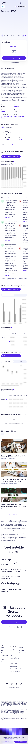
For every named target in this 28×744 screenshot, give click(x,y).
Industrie (16, 106)
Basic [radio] (3, 127)
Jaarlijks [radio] (20, 295)
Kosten (3, 647)
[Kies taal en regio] (20, 2)
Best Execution (14, 661)
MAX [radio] (19, 35)
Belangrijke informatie (13, 649)
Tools (2, 652)
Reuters (7, 217)
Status (3, 662)
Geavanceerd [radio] (9, 127)
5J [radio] (16, 35)
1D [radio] (2, 35)
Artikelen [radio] (7, 434)
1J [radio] (13, 35)
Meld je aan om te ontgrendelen (10, 156)
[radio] (23, 35)
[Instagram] (20, 683)
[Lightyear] (4, 3)
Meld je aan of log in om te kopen (13, 58)
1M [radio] (7, 35)
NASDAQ (3, 111)
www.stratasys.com (19, 116)
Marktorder (13, 46)
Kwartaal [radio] (7, 295)
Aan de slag (14, 622)
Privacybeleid (13, 663)
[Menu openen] (26, 3)
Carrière (21, 647)
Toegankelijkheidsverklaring (14, 668)
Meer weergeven (13, 514)
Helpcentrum (4, 655)
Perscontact (22, 652)
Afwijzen (7, 741)
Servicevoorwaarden (14, 653)
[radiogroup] (11, 35)
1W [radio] (5, 35)
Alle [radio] (2, 434)
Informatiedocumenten (14, 671)
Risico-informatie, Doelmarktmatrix (14, 657)
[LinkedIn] (16, 683)
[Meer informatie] (26, 414)
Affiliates (21, 650)
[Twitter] (11, 683)
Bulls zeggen (4, 197)
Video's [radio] (13, 434)
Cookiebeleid (13, 666)
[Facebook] (7, 683)
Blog (2, 650)
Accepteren (21, 741)
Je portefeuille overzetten (4, 658)
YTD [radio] (11, 35)
